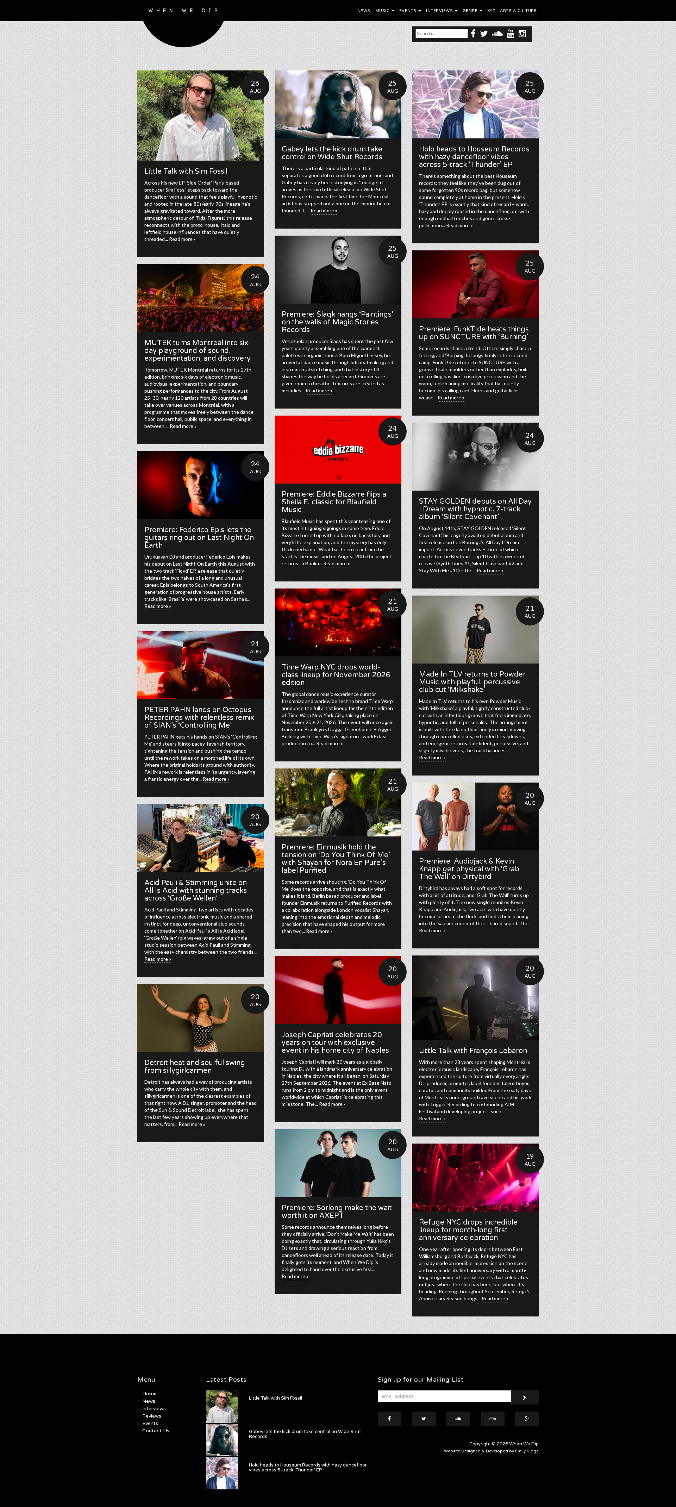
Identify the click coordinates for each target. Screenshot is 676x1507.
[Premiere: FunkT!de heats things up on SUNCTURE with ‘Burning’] (475, 284)
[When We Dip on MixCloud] (493, 1419)
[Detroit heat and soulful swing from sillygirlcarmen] (200, 1018)
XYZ (491, 10)
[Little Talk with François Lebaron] (475, 997)
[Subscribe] (525, 1397)
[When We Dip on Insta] (522, 33)
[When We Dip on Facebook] (473, 33)
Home (149, 1394)
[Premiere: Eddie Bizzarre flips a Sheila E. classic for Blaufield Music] (338, 450)
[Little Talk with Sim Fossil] (200, 115)
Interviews (440, 10)
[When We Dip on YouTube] (511, 33)
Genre (471, 10)
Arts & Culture (518, 10)
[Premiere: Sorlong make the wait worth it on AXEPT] (338, 1163)
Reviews (151, 1416)
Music (383, 10)
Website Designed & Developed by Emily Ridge (491, 1451)
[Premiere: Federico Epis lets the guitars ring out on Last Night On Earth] (200, 485)
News (363, 10)
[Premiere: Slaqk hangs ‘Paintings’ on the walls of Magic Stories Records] (338, 270)
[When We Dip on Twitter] (484, 33)
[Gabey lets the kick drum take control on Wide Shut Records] (338, 104)
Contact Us (155, 1431)
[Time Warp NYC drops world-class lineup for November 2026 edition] (338, 622)
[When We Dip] (183, 26)
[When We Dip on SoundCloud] (497, 33)
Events (408, 10)
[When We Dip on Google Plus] (527, 1419)
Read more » (182, 239)
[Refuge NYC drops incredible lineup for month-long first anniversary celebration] (475, 1178)
